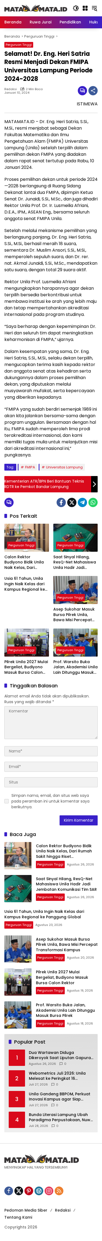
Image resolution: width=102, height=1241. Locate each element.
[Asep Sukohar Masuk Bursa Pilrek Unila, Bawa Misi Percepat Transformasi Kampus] (75, 590)
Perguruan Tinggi (19, 44)
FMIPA (30, 467)
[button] (76, 8)
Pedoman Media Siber (25, 1210)
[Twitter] (71, 502)
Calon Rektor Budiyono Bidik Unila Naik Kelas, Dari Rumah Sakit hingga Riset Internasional (24, 562)
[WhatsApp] (93, 502)
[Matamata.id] (35, 8)
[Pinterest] (28, 1191)
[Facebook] (61, 502)
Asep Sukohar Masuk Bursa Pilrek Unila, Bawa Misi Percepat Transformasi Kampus (75, 615)
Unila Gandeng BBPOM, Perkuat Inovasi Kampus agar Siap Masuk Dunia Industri (59, 1096)
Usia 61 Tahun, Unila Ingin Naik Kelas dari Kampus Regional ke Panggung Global (24, 584)
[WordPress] (39, 1191)
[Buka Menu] (85, 8)
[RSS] (59, 1191)
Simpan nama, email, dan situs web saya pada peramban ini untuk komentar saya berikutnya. (50, 801)
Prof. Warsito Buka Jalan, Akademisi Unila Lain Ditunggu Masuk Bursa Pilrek (75, 667)
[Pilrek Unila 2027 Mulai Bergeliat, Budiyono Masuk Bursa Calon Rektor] (26, 643)
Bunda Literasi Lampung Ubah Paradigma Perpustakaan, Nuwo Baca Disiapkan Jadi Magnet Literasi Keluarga (61, 1117)
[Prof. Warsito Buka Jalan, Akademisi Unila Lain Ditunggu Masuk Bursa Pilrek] (75, 643)
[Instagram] (49, 1191)
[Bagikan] (93, 90)
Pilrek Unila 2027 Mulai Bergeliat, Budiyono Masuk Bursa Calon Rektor (26, 667)
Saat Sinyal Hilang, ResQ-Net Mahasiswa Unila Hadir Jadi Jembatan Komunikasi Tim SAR (75, 562)
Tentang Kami (18, 1217)
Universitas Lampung (64, 467)
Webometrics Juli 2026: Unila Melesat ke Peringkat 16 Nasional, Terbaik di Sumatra (57, 1076)
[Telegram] (82, 502)
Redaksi (10, 89)
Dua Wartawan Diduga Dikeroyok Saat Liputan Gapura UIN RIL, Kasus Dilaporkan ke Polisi (60, 1055)
